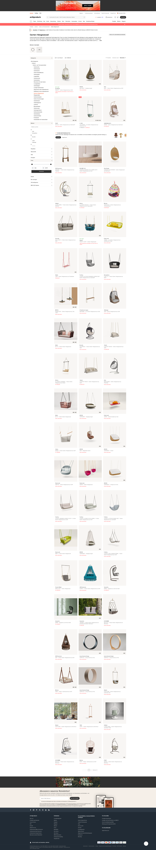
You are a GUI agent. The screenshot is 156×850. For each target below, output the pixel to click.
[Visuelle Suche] (84, 17)
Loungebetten (37, 83)
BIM (40, 13)
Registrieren (75, 798)
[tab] (34, 816)
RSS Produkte (119, 846)
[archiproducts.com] (35, 17)
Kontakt (31, 825)
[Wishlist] (115, 17)
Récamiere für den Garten (40, 82)
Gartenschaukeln (37, 97)
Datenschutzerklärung (72, 803)
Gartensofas (36, 67)
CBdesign (34, 142)
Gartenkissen (37, 100)
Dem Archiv (56, 831)
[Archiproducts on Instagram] (33, 809)
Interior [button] (31, 13)
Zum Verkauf (60, 57)
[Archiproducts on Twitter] (39, 809)
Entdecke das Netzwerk (34, 820)
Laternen (36, 104)
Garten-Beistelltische (38, 72)
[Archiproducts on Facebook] (31, 809)
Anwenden (41, 171)
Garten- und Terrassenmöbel (39, 65)
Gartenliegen (37, 85)
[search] (47, 17)
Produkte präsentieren (89, 13)
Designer (55, 822)
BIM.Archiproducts (57, 834)
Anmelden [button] (123, 17)
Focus (55, 827)
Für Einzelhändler (97, 13)
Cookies (96, 846)
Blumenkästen (37, 106)
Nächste (94, 770)
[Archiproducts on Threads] (42, 809)
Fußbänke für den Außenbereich (41, 91)
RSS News (114, 846)
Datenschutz (85, 846)
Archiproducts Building (58, 836)
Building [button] (36, 13)
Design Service (113, 13)
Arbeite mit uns (33, 827)
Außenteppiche (37, 102)
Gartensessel (37, 68)
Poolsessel (36, 117)
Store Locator (80, 825)
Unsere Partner (33, 822)
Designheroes (56, 838)
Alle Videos (56, 833)
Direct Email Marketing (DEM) (108, 822)
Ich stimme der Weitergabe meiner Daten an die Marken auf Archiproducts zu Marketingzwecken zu (58, 801)
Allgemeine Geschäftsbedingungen (85, 833)
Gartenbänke (37, 80)
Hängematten (37, 95)
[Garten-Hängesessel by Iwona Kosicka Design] (33, 50)
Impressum (80, 834)
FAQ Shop (80, 836)
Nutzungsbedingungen (61, 803)
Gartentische (37, 70)
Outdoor (34, 63)
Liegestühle (36, 76)
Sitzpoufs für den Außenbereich (41, 89)
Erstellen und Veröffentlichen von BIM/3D (110, 820)
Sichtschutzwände (38, 112)
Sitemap (124, 846)
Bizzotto (34, 136)
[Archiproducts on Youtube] (45, 809)
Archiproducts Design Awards (36, 833)
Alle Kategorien (34, 61)
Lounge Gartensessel (39, 87)
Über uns (31, 818)
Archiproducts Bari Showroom (36, 831)
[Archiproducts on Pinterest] (36, 809)
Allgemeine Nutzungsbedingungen (105, 846)
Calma (33, 140)
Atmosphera (34, 133)
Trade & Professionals (105, 13)
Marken (55, 820)
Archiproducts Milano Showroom (36, 829)
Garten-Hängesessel (39, 93)
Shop (79, 823)
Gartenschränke (37, 115)
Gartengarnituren (38, 110)
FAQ (31, 823)
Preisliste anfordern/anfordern (117, 34)
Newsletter (56, 829)
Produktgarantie (81, 829)
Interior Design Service (82, 820)
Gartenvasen (37, 108)
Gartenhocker (37, 78)
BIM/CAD (69, 57)
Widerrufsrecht (81, 831)
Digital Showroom (105, 830)
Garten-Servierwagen (39, 98)
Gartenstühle (37, 74)
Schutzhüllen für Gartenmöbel (40, 119)
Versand (79, 827)
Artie (33, 131)
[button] (81, 13)
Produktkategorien (57, 818)
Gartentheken (37, 113)
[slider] (32, 164)
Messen (55, 825)
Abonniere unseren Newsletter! (36, 834)
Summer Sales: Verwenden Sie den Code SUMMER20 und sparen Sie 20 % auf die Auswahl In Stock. (78, 24)
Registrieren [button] (42, 29)
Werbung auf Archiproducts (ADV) (109, 823)
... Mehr (100, 40)
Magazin (55, 823)
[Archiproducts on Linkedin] (48, 809)
